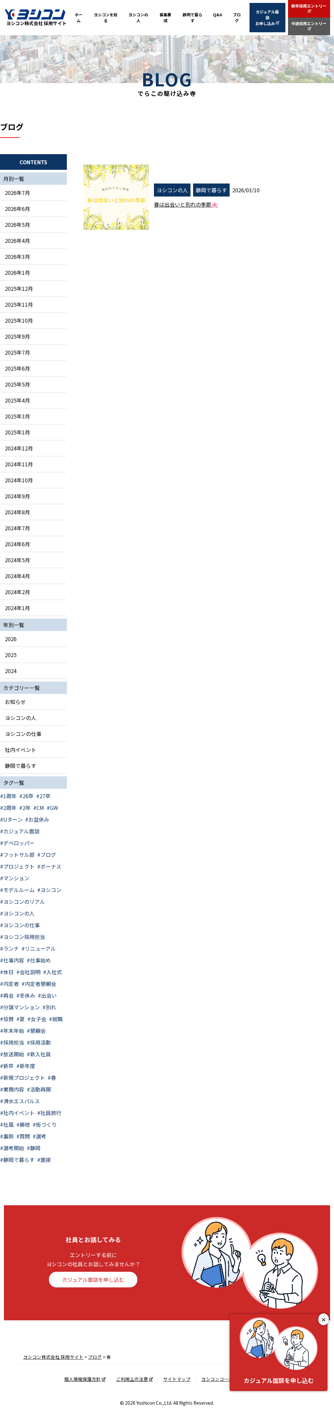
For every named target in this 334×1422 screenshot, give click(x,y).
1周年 (10, 796)
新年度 (27, 1066)
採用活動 (40, 1042)
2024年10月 (19, 480)
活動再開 (40, 1089)
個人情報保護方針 (82, 1379)
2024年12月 (19, 448)
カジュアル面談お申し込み (267, 17)
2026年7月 (17, 193)
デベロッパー (19, 843)
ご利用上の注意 (132, 1379)
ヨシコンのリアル (24, 901)
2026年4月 (17, 240)
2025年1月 (17, 432)
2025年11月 (19, 304)
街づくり (46, 1124)
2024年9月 (17, 496)
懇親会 (38, 1030)
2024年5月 (17, 560)
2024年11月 (19, 464)
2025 (11, 655)
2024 (11, 671)
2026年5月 (17, 224)
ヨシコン (50, 890)
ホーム (79, 17)
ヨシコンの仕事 (23, 734)
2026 (11, 639)
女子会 (38, 1019)
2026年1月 (17, 272)
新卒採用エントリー (308, 5)
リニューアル (40, 948)
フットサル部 (19, 854)
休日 (8, 972)
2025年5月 (17, 384)
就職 (57, 1019)
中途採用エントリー (308, 23)
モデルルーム (19, 890)
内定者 (11, 984)
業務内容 (13, 1089)
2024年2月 (17, 592)
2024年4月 (17, 576)
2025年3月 (17, 416)
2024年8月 (17, 512)
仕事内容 (13, 960)
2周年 (10, 808)
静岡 (35, 1148)
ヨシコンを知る (105, 17)
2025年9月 (17, 336)
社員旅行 (50, 1113)
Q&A (217, 14)
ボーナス (50, 866)
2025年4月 (17, 400)
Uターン (13, 819)
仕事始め (40, 960)
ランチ (11, 948)
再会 (8, 995)
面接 (45, 1160)
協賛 (8, 1019)
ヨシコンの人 (138, 17)
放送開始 (13, 1054)
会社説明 (30, 972)
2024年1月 (17, 608)
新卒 (8, 1066)
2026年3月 (17, 256)
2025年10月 (19, 320)
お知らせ (15, 702)
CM (40, 808)
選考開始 (13, 1148)
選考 (41, 1136)
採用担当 (13, 1042)
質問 (25, 1136)
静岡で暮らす (192, 17)
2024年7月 (17, 528)
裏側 (8, 1136)
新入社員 (40, 1054)
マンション (16, 878)
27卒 (45, 796)
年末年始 (13, 1030)
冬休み (27, 995)
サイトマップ (176, 1379)
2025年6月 (17, 368)
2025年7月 (17, 352)
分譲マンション (21, 1007)
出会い (49, 995)
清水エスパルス (21, 1101)
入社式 (54, 972)
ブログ (237, 17)
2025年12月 (19, 288)
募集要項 (165, 17)
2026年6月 (17, 209)
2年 (27, 808)
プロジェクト (19, 866)
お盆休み (38, 819)
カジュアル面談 (21, 831)
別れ (51, 1007)
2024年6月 (17, 544)
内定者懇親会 (40, 984)
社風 (8, 1124)
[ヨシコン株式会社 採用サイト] (35, 14)
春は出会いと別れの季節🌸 (186, 204)
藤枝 (25, 1124)
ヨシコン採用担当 (24, 937)
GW (54, 808)
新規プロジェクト (24, 1077)
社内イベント (20, 750)
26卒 (28, 796)
